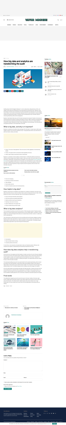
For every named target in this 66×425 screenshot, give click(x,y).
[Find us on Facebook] (53, 15)
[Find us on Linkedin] (49, 413)
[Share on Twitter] (7, 91)
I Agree (54, 423)
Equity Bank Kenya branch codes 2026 (54, 86)
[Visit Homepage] (36, 19)
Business (9, 24)
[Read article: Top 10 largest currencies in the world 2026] (53, 68)
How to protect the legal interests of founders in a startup (8, 349)
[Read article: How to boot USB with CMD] (48, 153)
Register (8, 15)
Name (5, 372)
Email (5, 377)
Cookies (36, 421)
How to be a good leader (35, 334)
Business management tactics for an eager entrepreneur (36, 348)
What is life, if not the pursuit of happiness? (53, 128)
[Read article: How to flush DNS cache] (48, 159)
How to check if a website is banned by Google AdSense (53, 196)
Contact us (60, 421)
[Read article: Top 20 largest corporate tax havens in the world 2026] (23, 342)
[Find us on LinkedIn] (57, 15)
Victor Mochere (48, 129)
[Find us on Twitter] (45, 413)
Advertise (28, 421)
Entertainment (43, 24)
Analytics (7, 285)
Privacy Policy (19, 386)
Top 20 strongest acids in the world (57, 147)
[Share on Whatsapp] (15, 91)
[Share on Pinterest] (12, 91)
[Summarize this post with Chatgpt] (20, 91)
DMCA (49, 421)
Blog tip (57, 421)
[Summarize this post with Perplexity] (22, 91)
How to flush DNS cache (56, 157)
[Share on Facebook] (5, 91)
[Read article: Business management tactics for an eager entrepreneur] (36, 342)
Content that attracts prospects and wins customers (11, 171)
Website (25, 377)
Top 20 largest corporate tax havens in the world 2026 (22, 348)
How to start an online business (9, 173)
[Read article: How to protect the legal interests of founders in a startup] (9, 342)
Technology (31, 24)
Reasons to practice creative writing (52, 210)
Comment (6, 359)
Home (4, 58)
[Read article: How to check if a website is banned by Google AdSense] (53, 189)
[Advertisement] (33, 7)
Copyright (45, 421)
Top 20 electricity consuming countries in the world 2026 (55, 90)
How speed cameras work (56, 140)
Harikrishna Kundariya (10, 66)
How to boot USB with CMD (57, 151)
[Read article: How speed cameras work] (48, 142)
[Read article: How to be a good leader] (36, 329)
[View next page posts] (24, 175)
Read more (48, 137)
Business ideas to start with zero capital (31, 171)
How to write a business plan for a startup (9, 335)
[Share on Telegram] (17, 91)
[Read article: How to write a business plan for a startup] (9, 329)
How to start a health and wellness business (21, 335)
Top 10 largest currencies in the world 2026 (51, 76)
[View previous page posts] (22, 175)
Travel (25, 24)
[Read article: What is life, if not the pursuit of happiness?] (53, 122)
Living (36, 24)
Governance (50, 24)
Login (5, 15)
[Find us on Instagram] (56, 15)
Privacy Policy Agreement (8, 384)
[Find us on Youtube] (60, 15)
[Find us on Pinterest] (59, 15)
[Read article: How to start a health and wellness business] (23, 329)
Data (11, 285)
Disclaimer (32, 421)
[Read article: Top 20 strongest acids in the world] (48, 148)
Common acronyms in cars (52, 93)
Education (20, 24)
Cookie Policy (49, 423)
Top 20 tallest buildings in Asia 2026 (52, 208)
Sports (56, 24)
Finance (14, 24)
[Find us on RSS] (55, 413)
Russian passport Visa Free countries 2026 (53, 209)
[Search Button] (58, 20)
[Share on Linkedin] (10, 91)
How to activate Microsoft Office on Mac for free (54, 82)
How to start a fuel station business (30, 170)
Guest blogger (53, 421)
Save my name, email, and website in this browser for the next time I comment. (18, 382)
